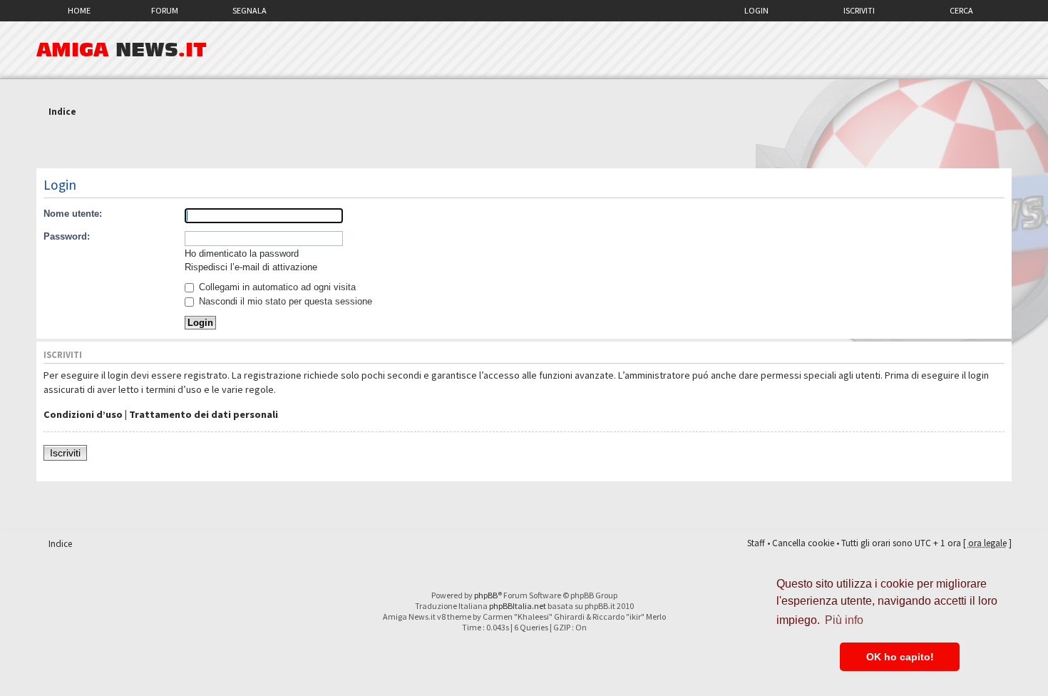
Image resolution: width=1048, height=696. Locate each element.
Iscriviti (859, 10)
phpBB (486, 595)
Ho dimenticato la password (242, 253)
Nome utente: (72, 213)
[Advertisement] (524, 144)
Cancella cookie (803, 543)
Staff (756, 543)
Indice (62, 112)
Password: (66, 236)
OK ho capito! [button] (900, 656)
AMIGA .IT (121, 50)
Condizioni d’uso (83, 414)
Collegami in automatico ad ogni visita (276, 287)
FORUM (164, 10)
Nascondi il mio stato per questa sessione (284, 301)
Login (756, 10)
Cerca (961, 10)
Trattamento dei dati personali (203, 414)
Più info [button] (844, 620)
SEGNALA (249, 10)
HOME (79, 10)
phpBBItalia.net (517, 605)
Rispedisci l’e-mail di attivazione (251, 267)
